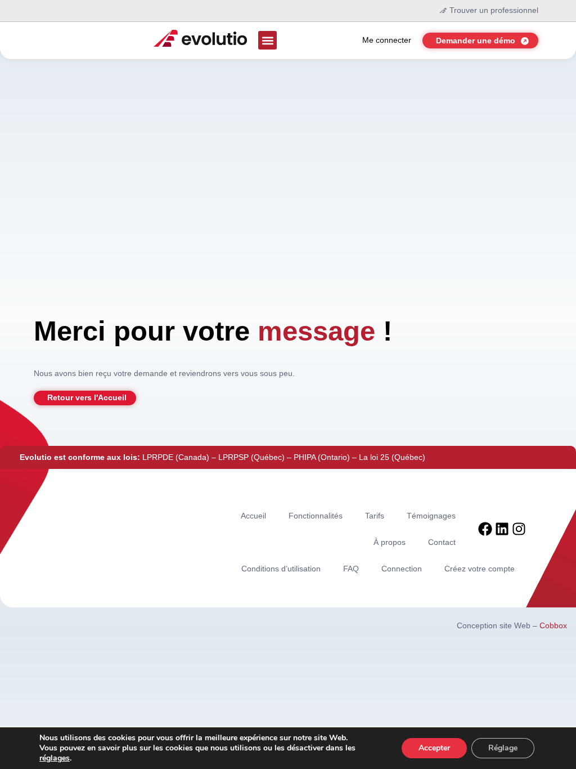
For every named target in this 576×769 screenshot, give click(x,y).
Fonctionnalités (316, 515)
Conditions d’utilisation (281, 568)
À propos (390, 542)
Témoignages (431, 515)
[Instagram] (519, 529)
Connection (401, 568)
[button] (267, 40)
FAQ (351, 568)
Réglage (503, 748)
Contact (442, 542)
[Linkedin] (502, 529)
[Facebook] (485, 529)
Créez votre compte (479, 568)
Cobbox (553, 625)
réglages (54, 758)
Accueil (253, 515)
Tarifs (374, 515)
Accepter (434, 748)
